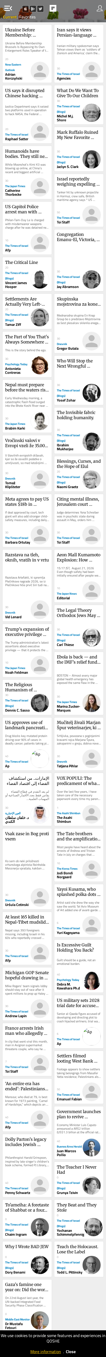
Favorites (27, 17)
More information (45, 1351)
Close (71, 1351)
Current (10, 17)
